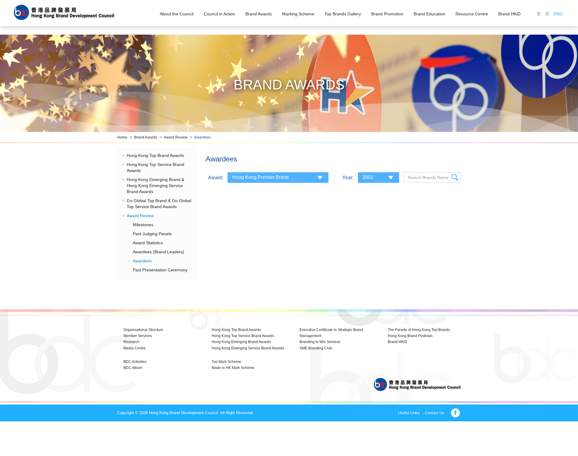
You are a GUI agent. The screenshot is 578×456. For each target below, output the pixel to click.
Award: (215, 177)
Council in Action (219, 13)
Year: (347, 177)
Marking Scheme (298, 13)
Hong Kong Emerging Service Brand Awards (248, 348)
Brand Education (429, 13)
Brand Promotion (387, 13)
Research (131, 342)
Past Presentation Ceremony (160, 269)
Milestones (143, 224)
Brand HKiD (509, 13)
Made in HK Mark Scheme (233, 368)
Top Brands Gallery (343, 13)
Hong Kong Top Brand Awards (155, 155)
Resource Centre (471, 13)
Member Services (137, 336)
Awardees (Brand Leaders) (158, 251)
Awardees (202, 137)
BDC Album (132, 368)
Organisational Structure (143, 330)
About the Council (177, 13)
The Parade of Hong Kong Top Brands (419, 330)
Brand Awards (258, 13)
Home (122, 137)
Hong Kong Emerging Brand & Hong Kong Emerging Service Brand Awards (155, 185)
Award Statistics (148, 242)
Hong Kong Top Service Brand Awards (243, 336)
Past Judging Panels (152, 233)
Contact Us (434, 413)
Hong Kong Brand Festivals (410, 336)
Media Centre (134, 348)
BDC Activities (134, 362)
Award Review (176, 137)
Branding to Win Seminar (320, 342)
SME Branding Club (316, 348)
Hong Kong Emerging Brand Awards (241, 342)
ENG (558, 13)
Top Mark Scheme (226, 362)
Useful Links (409, 413)
